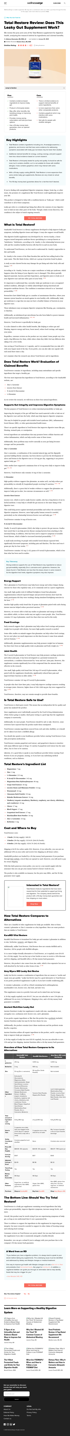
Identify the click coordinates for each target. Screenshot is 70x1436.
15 (12, 599)
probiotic (52, 1018)
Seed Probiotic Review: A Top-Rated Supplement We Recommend (57, 1333)
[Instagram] (8, 1424)
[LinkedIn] (11, 1424)
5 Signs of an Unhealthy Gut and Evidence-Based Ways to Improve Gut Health (12, 1334)
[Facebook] (5, 1424)
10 (58, 483)
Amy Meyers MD (59, 1191)
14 (27, 545)
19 (34, 675)
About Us (7, 1409)
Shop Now (34, 904)
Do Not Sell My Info (34, 1409)
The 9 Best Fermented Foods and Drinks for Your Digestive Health (12, 1363)
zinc (46, 453)
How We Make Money (11, 1415)
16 (41, 607)
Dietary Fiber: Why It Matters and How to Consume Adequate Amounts (57, 1363)
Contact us (7, 1418)
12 (54, 514)
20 (8, 689)
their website (15, 859)
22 (32, 1034)
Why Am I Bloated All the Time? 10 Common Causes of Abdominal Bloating (35, 1333)
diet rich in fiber (57, 1264)
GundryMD (23, 1191)
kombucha (46, 1267)
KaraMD (41, 1191)
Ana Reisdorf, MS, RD (14, 1276)
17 (17, 638)
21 (41, 965)
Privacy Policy (32, 1412)
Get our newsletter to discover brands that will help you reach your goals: (15, 1387)
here (47, 12)
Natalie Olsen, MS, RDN (24, 41)
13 (53, 536)
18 (60, 645)
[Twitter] (14, 1424)
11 (50, 490)
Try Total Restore (35, 218)
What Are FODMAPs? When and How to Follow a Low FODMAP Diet (34, 1363)
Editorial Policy (9, 1412)
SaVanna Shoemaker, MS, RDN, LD (16, 39)
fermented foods (26, 1267)
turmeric (21, 942)
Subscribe (57, 3)
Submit (17, 1399)
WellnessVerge (35, 3)
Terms (29, 1415)
